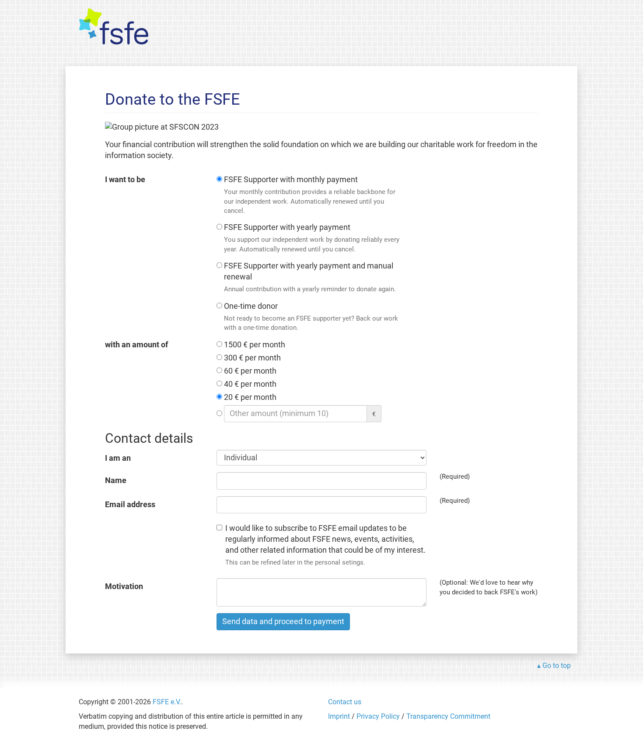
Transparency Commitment (448, 716)
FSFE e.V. (167, 702)
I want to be (125, 179)
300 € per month (252, 357)
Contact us (344, 702)
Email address (130, 504)
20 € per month (250, 397)
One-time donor (311, 317)
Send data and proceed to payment (283, 621)
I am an (118, 458)
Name (115, 480)
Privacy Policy (378, 716)
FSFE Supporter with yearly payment (311, 238)
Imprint (339, 716)
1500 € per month (254, 344)
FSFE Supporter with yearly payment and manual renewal (310, 277)
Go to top (556, 665)
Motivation (124, 586)
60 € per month (250, 371)
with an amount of (136, 344)
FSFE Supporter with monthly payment (309, 195)
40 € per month (250, 384)
